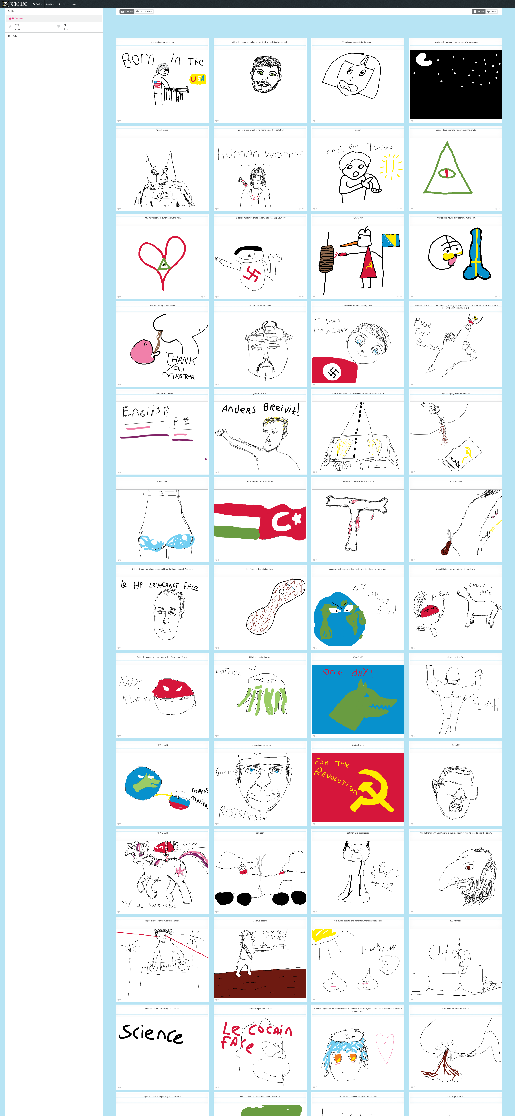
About (75, 4)
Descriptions (146, 11)
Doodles (129, 11)
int (303, 208)
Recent (481, 11)
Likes (493, 11)
